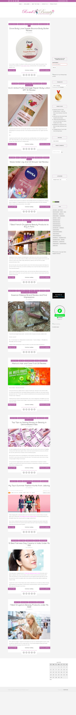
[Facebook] (11, 1)
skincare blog (55, 241)
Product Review (43, 24)
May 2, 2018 (11, 277)
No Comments (29, 32)
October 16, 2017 (12, 347)
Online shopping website (57, 231)
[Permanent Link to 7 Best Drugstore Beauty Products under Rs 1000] (29, 638)
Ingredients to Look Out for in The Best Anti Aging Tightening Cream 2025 (60, 126)
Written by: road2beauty (44, 70)
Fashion (20, 481)
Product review (56, 233)
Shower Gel (46, 157)
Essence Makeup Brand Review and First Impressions (29, 296)
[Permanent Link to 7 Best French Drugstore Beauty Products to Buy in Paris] (29, 254)
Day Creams (22, 540)
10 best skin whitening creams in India (32, 573)
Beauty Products (13, 24)
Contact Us (45, 4)
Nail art (37, 290)
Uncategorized (29, 85)
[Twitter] (9, 1)
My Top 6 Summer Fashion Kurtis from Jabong (29, 485)
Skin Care (44, 83)
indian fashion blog (56, 223)
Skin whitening (43, 540)
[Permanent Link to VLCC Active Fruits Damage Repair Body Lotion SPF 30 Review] (28, 126)
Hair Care (21, 360)
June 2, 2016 (11, 527)
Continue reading (29, 70)
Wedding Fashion (63, 243)
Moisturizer (35, 24)
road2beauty (55, 237)
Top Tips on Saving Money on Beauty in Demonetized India (29, 423)
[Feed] (14, 1)
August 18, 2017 (12, 404)
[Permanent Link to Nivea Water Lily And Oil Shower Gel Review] (28, 198)
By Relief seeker (55, 327)
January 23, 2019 (12, 207)
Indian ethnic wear (27, 481)
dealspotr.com (59, 319)
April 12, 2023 (12, 70)
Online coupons (32, 418)
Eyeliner (21, 290)
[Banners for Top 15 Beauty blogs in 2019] (59, 76)
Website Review (56, 243)
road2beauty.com (62, 237)
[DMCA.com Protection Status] (55, 202)
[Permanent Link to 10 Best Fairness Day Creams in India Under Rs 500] (26, 570)
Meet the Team (35, 4)
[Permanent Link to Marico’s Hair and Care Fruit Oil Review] (29, 384)
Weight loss (55, 245)
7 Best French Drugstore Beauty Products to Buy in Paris (29, 225)
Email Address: (55, 62)
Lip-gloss (27, 290)
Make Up (32, 290)
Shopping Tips (40, 220)
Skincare (62, 239)
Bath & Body (14, 83)
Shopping (33, 220)
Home (20, 4)
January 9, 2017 (12, 468)
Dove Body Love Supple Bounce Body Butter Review (29, 29)
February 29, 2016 (12, 647)
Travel (29, 221)
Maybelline (61, 227)
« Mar (50, 679)
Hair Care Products (29, 360)
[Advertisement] (61, 38)
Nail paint (42, 290)
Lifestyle (20, 220)
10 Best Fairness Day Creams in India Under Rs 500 (29, 544)
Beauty (17, 157)
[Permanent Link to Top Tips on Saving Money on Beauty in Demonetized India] (29, 446)
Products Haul (26, 220)
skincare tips (61, 241)
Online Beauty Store (22, 418)
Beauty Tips (17, 602)
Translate (62, 87)
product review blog (57, 235)
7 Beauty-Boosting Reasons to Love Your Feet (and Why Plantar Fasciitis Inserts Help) (59, 121)
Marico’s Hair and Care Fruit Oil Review (29, 363)
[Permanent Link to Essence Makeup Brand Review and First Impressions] (29, 331)
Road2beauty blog (56, 239)
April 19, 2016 (12, 589)
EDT (17, 290)
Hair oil (36, 360)
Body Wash (23, 157)
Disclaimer (26, 4)
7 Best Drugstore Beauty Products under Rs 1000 (29, 606)
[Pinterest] (16, 1)
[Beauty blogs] (58, 101)
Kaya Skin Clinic (55, 227)
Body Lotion (20, 24)
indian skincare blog (56, 225)
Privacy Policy (53, 4)
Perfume (47, 290)
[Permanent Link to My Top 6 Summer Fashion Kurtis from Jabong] (29, 512)
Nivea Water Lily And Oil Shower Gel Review (29, 162)
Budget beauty (28, 24)
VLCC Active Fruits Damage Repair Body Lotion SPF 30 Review (29, 89)
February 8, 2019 (12, 144)
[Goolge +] (18, 1)
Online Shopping (40, 418)
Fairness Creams (29, 540)
